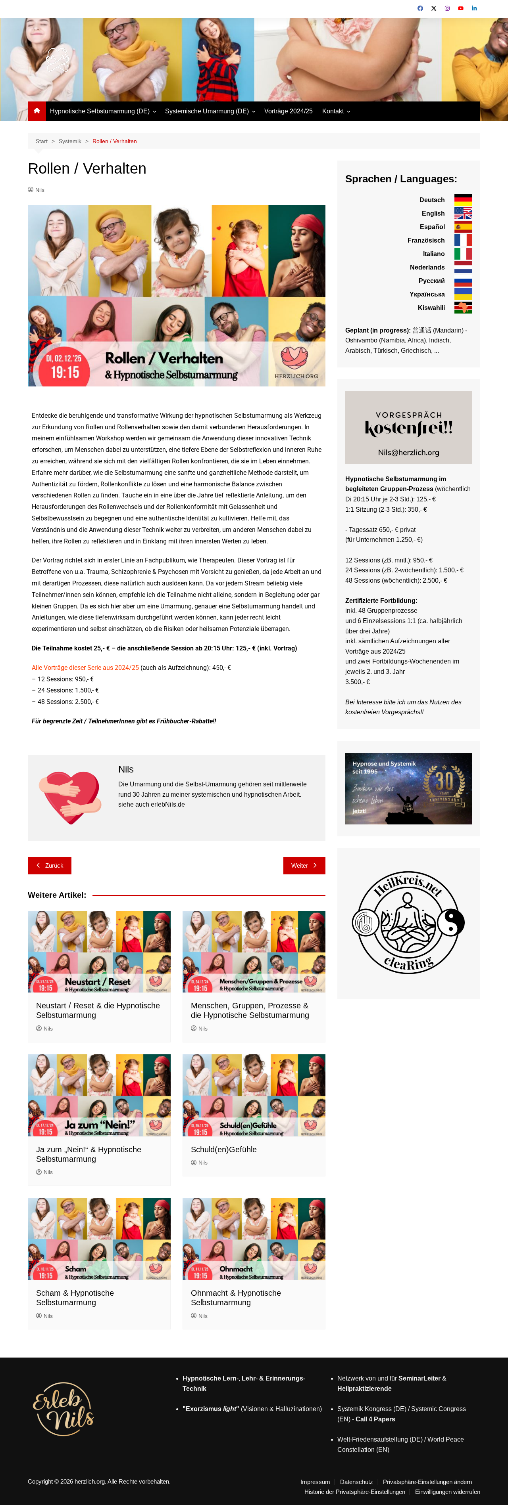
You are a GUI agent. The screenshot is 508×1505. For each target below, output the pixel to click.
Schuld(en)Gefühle (224, 1149)
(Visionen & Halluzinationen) (280, 1409)
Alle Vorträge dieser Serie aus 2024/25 (85, 667)
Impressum (315, 1482)
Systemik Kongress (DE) (371, 1409)
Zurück (54, 865)
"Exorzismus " (211, 1409)
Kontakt (333, 111)
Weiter (299, 865)
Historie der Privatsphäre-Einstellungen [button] (354, 1492)
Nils (39, 190)
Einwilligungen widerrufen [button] (447, 1492)
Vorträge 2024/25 (288, 111)
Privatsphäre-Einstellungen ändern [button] (427, 1482)
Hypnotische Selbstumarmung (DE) (100, 111)
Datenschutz (356, 1482)
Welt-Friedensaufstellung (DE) (380, 1439)
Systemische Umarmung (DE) (207, 111)
